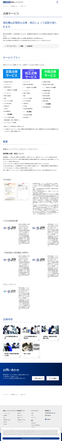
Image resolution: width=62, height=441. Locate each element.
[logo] (13, 2)
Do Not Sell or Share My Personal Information (31, 438)
